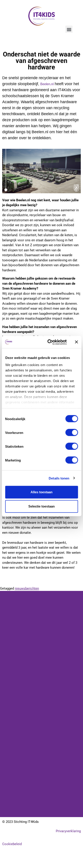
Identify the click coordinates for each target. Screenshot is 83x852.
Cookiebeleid (12, 844)
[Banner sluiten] (76, 342)
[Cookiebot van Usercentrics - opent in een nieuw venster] (49, 342)
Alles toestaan (41, 492)
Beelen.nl (47, 84)
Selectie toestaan (41, 506)
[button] (69, 29)
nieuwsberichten (27, 588)
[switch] (71, 432)
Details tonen (59, 478)
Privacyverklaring (68, 831)
